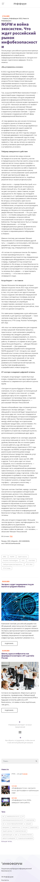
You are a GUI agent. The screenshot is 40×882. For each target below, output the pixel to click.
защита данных (7, 831)
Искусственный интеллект (15, 824)
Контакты (5, 880)
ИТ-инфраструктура (26, 835)
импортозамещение (9, 838)
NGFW (12, 557)
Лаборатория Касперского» (12, 564)
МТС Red (29, 564)
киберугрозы (16, 827)
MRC (4, 557)
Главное (5, 18)
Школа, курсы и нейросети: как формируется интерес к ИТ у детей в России (17, 655)
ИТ (23, 816)
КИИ (16, 835)
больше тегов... (6, 841)
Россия (25, 827)
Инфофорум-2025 (15, 18)
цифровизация (7, 835)
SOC (23, 560)
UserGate (31, 560)
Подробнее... (9, 643)
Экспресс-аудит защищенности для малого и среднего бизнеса (17, 585)
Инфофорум (30, 820)
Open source (22, 557)
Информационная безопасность (13, 820)
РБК (11, 536)
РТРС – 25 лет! (17, 774)
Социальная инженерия (25, 838)
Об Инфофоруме (7, 877)
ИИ (3, 824)
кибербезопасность (13, 816)
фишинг (28, 824)
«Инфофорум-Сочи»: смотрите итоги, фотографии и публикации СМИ (25, 790)
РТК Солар (6, 568)
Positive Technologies (10, 560)
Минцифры (6, 827)
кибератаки (33, 827)
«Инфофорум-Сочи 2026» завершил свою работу (21, 801)
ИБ (3, 816)
